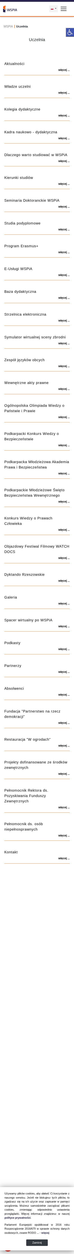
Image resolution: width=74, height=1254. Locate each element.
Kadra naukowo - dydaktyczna (30, 132)
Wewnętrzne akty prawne (26, 383)
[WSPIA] (10, 8)
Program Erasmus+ (21, 246)
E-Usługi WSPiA (18, 269)
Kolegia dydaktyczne (22, 109)
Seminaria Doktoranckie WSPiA (31, 200)
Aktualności (14, 64)
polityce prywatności (17, 1217)
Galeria (10, 597)
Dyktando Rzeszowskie (24, 574)
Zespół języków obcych (24, 360)
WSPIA (8, 26)
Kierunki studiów (18, 178)
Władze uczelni (17, 86)
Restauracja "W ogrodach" (27, 739)
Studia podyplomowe (22, 223)
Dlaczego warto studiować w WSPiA (35, 155)
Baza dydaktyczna (20, 292)
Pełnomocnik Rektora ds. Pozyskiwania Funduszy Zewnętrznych (26, 795)
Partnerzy (12, 666)
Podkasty (12, 643)
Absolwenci (14, 688)
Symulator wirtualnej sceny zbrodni (35, 337)
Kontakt (11, 852)
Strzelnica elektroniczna (25, 314)
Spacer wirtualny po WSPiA (28, 620)
